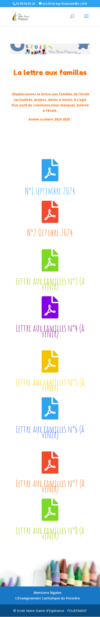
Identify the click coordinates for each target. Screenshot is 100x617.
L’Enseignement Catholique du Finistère (47, 598)
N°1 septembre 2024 (50, 191)
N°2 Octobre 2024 (50, 232)
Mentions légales (47, 592)
